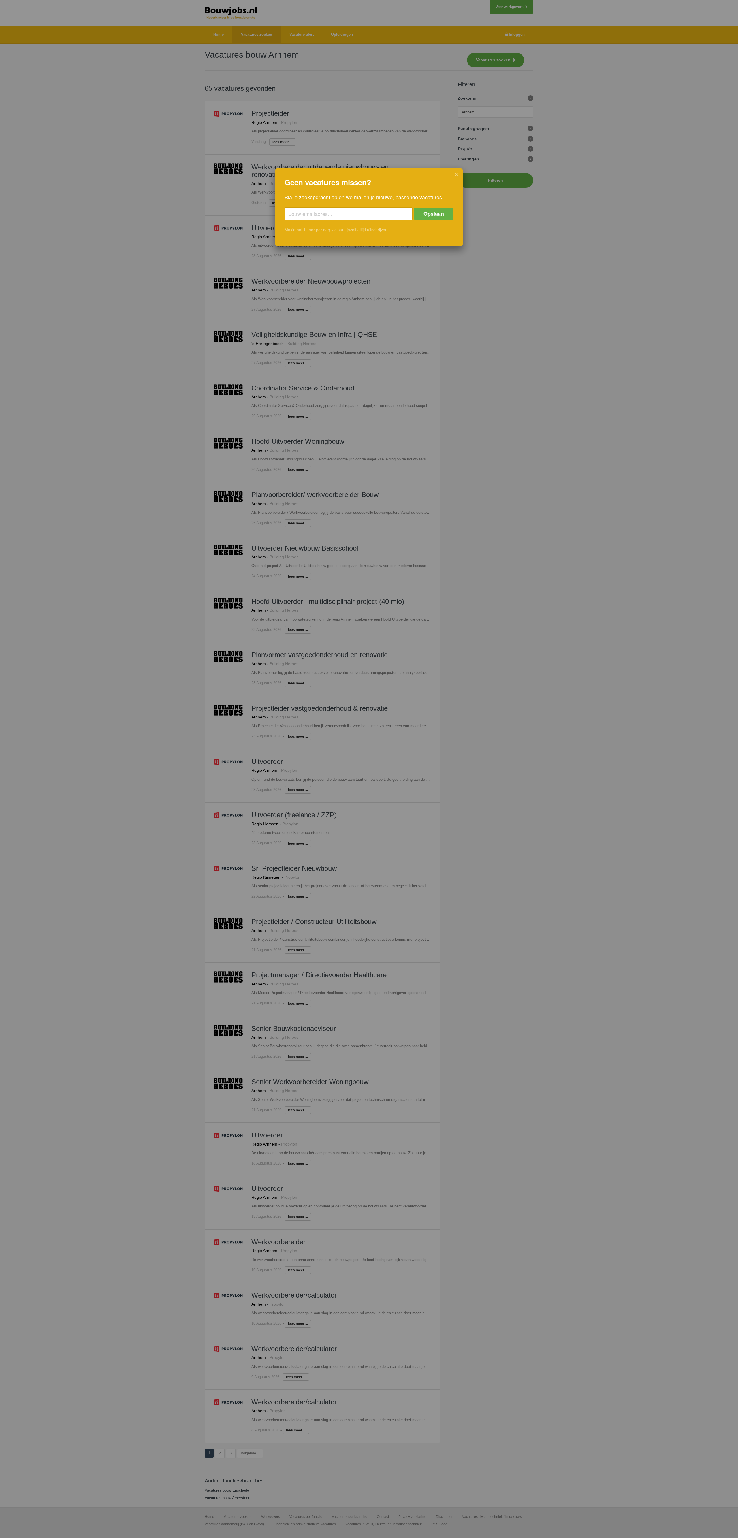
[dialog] (369, 207)
